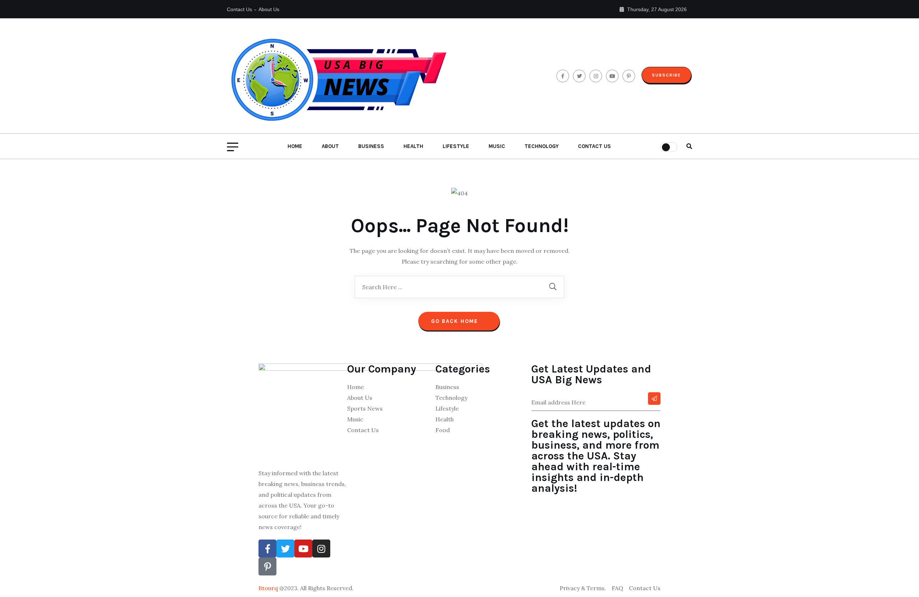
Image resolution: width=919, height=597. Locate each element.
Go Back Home (455, 321)
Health (413, 146)
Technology (541, 146)
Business (371, 146)
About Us (268, 9)
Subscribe (666, 75)
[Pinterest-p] (267, 566)
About (330, 146)
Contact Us (239, 9)
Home (295, 146)
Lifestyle (456, 146)
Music (497, 146)
